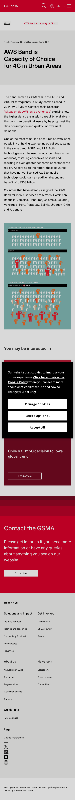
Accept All (37, 427)
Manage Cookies (37, 404)
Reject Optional (37, 416)
